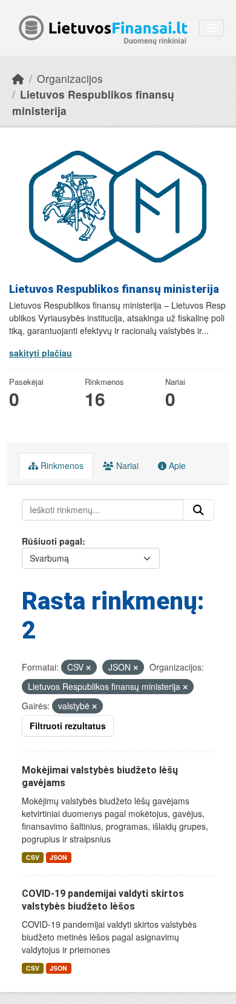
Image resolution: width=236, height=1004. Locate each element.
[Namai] (18, 78)
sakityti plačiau (40, 353)
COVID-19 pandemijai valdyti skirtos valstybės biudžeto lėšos (103, 900)
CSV (32, 857)
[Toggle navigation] (211, 28)
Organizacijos (70, 78)
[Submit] (198, 510)
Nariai (126, 465)
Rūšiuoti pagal (52, 541)
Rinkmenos (61, 465)
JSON (58, 857)
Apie (176, 465)
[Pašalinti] (88, 667)
